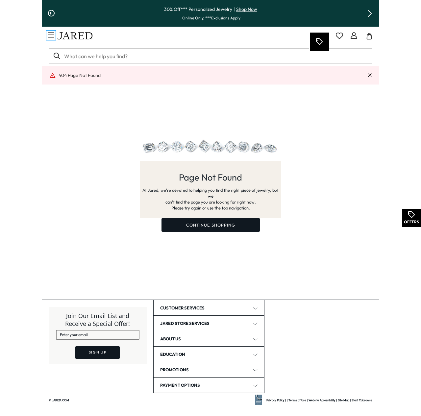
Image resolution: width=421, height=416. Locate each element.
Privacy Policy (275, 400)
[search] (56, 56)
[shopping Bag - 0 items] (371, 38)
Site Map (343, 400)
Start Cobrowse (362, 400)
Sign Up (98, 352)
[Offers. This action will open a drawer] (319, 42)
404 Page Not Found (80, 75)
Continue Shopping (210, 225)
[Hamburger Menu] (51, 35)
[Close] (370, 75)
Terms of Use (297, 400)
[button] (370, 13)
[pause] (51, 13)
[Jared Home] (75, 36)
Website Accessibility (322, 400)
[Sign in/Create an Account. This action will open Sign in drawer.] (354, 36)
